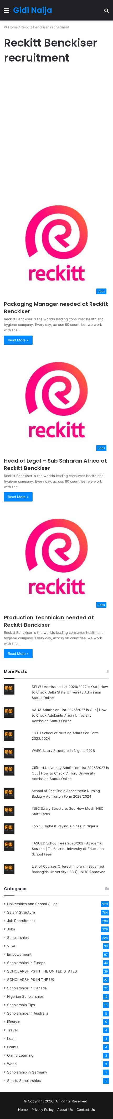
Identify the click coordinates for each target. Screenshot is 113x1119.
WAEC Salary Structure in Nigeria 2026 (63, 750)
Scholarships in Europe (26, 963)
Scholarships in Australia (27, 1013)
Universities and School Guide (32, 904)
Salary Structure (21, 912)
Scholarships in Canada (27, 988)
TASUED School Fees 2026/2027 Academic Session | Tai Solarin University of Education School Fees (68, 848)
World (12, 1064)
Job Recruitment (21, 921)
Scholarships (18, 937)
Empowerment (19, 954)
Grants (12, 1047)
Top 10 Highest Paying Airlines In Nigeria (65, 826)
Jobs (11, 929)
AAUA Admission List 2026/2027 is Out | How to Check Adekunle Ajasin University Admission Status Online (69, 715)
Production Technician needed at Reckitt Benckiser (49, 621)
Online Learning (20, 1055)
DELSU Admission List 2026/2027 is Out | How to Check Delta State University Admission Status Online (70, 692)
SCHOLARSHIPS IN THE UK (30, 980)
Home (12, 27)
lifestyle (13, 1022)
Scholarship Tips (21, 1005)
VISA (11, 946)
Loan (11, 1038)
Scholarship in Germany (27, 1072)
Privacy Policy (43, 1109)
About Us (65, 1109)
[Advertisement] (56, 129)
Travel (12, 1030)
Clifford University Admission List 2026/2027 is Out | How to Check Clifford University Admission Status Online (70, 773)
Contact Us (85, 1109)
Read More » (18, 340)
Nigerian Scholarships (25, 996)
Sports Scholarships (24, 1081)
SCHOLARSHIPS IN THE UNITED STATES (42, 971)
